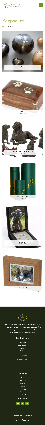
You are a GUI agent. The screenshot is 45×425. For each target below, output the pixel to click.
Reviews (22, 392)
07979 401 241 (22, 359)
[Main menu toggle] (41, 5)
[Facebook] (18, 403)
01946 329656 (23, 355)
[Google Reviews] (22, 403)
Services (22, 383)
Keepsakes (22, 386)
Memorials (22, 389)
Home (22, 378)
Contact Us (22, 394)
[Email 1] (27, 403)
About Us (22, 380)
